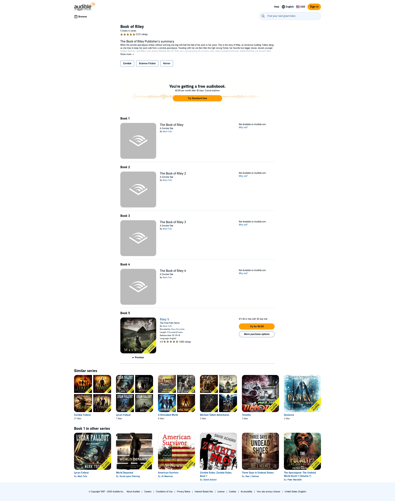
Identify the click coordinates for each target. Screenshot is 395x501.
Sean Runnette (178, 329)
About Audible (133, 491)
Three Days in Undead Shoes (258, 472)
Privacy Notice (183, 491)
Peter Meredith (294, 479)
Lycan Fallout (123, 415)
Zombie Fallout (82, 415)
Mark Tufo (167, 131)
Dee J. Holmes (252, 476)
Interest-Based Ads (204, 491)
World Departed (124, 472)
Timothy (246, 415)
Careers (148, 491)
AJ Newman (167, 476)
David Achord (210, 479)
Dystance (289, 415)
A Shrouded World (168, 415)
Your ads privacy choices (268, 491)
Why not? (243, 127)
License (221, 491)
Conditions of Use (164, 491)
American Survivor (168, 472)
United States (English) (295, 491)
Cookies (232, 491)
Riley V (164, 319)
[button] (127, 54)
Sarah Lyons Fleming (130, 476)
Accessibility (246, 491)
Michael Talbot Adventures (214, 415)
